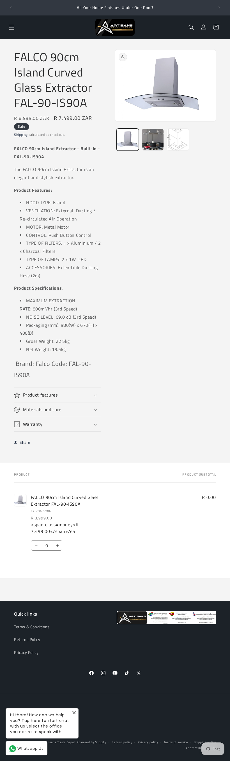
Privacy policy (148, 742)
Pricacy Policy (26, 652)
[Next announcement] (219, 8)
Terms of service (176, 742)
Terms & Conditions (32, 627)
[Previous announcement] (11, 8)
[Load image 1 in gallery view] (127, 140)
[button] (12, 27)
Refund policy (122, 742)
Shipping (21, 134)
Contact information (201, 748)
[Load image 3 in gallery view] (178, 140)
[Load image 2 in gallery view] (153, 140)
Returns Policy (27, 639)
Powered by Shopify (91, 742)
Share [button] (25, 442)
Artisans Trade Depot (59, 742)
